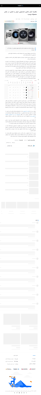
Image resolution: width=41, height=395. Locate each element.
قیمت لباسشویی (26, 111)
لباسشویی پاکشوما (9, 114)
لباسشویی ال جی (16, 114)
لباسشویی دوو (33, 116)
